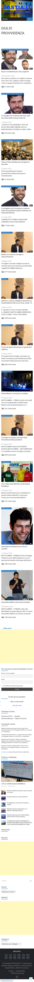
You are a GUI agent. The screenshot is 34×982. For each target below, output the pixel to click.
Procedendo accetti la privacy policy (13, 685)
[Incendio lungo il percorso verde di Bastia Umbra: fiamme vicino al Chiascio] (3, 816)
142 (19, 957)
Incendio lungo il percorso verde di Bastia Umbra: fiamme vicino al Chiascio (18, 815)
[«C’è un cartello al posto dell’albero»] (17, 771)
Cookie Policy (20, 971)
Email (2, 679)
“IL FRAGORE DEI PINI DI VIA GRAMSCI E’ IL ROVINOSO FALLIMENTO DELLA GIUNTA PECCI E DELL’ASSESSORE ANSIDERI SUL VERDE (19, 822)
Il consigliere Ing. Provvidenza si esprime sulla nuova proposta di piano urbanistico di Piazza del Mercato (16, 211)
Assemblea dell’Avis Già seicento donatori (15, 602)
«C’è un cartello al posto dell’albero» (13, 784)
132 (14, 957)
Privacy (11, 971)
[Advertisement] (17, 646)
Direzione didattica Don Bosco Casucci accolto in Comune (19, 791)
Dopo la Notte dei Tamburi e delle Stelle (19, 752)
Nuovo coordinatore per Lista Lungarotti (15, 72)
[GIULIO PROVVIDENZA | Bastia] (17, 8)
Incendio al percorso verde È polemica (17, 796)
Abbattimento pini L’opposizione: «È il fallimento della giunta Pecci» (17, 809)
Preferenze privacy (17, 973)
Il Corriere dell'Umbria (17, 49)
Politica (26, 49)
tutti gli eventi (17, 705)
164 (23, 957)
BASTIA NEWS (8, 93)
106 (10, 957)
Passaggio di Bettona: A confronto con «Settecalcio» (16, 736)
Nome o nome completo (8, 673)
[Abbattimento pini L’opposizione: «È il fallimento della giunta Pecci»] (3, 810)
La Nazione (15, 140)
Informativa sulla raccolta (6, 980)
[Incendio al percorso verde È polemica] (3, 798)
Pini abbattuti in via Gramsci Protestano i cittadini (18, 803)
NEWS (29, 19)
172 (28, 957)
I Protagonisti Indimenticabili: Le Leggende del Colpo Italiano (16, 734)
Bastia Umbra (8, 49)
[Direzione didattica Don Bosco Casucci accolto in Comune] (3, 792)
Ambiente (4, 761)
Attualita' (4, 571)
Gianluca (5, 786)
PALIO (9, 462)
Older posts (6, 628)
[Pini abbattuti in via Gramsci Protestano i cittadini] (3, 804)
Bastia (3, 49)
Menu (6, 19)
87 (6, 957)
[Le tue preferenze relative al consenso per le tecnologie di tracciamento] (31, 979)
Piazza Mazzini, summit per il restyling (14, 393)
